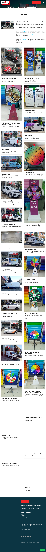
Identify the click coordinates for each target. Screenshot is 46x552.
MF (25, 548)
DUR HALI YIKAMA (7, 269)
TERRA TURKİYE (30, 172)
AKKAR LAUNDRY (7, 174)
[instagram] (21, 536)
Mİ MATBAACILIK (30, 279)
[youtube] (28, 536)
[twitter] (25, 536)
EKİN (3, 363)
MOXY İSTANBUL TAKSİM (32, 225)
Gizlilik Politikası (23, 515)
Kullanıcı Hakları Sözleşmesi (24, 517)
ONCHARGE (28, 135)
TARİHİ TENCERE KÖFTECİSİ (33, 417)
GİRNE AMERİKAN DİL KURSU (34, 452)
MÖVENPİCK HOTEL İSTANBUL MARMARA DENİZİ (11, 124)
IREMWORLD (6, 338)
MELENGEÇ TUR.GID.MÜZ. (9, 464)
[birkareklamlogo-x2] (5, 1)
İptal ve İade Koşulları (24, 516)
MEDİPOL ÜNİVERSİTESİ (9, 399)
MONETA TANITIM (30, 111)
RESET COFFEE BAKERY (9, 78)
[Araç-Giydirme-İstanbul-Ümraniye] (7, 21)
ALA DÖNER (5, 149)
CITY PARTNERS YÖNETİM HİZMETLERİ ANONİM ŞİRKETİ (34, 391)
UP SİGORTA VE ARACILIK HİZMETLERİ (32, 353)
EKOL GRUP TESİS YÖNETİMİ (10, 313)
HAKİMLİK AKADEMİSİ (31, 314)
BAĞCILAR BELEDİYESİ (32, 78)
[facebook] (23, 536)
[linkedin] (30, 536)
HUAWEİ (27, 487)
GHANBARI (5, 293)
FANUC (4, 245)
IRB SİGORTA (6, 435)
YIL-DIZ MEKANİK (7, 201)
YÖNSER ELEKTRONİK (8, 224)
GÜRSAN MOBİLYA (30, 250)
